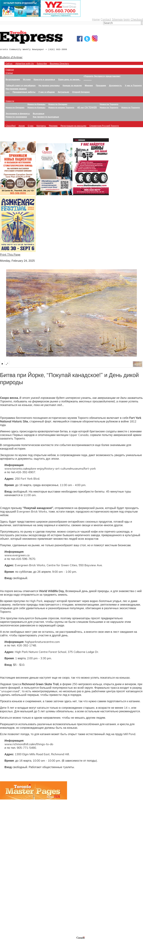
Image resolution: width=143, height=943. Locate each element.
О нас (31, 125)
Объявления (8, 893)
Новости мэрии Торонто (61, 107)
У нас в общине (46, 91)
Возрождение (13, 79)
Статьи (9, 72)
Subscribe (42, 63)
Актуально (63, 91)
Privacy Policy (13, 941)
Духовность (115, 85)
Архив (22, 125)
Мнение (89, 85)
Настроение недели (16, 88)
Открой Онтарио (81, 91)
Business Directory (59, 63)
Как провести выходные (46, 116)
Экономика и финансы (18, 113)
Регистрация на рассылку (73, 125)
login (127, 19)
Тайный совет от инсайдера (21, 85)
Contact (106, 19)
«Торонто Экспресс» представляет (102, 76)
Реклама (53, 125)
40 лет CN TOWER (87, 107)
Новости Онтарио (15, 107)
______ (88, 79)
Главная (10, 69)
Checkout (137, 19)
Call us (9, 63)
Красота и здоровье (44, 79)
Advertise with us (12, 921)
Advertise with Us (24, 63)
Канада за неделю (72, 85)
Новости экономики (16, 116)
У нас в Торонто (133, 85)
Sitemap (117, 19)
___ (8, 91)
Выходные (38, 113)
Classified (11, 125)
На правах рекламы (49, 85)
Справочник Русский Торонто (104, 125)
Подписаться (8, 882)
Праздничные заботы (24, 91)
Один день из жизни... (69, 79)
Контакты (41, 125)
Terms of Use (3, 941)
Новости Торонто (109, 104)
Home (96, 19)
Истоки (27, 79)
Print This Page (10, 254)
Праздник (101, 85)
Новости (10, 101)
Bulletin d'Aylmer (11, 57)
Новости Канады (36, 104)
